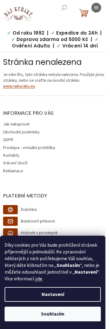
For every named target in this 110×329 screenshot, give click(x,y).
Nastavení (53, 294)
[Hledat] (64, 8)
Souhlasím (52, 314)
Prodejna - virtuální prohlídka (29, 148)
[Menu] (96, 8)
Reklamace (13, 171)
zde (38, 278)
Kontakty (11, 155)
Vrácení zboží (15, 163)
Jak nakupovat (16, 124)
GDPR (8, 140)
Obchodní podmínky (21, 132)
